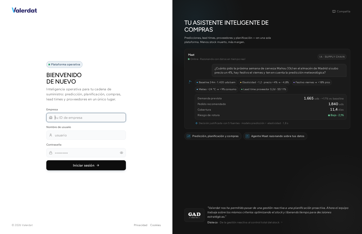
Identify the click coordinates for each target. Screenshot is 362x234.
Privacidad (140, 225)
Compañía (343, 11)
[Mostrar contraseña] (121, 152)
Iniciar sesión (83, 165)
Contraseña (53, 144)
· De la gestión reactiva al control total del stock (243, 222)
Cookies (155, 225)
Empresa (52, 109)
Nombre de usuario (58, 127)
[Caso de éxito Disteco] (194, 215)
